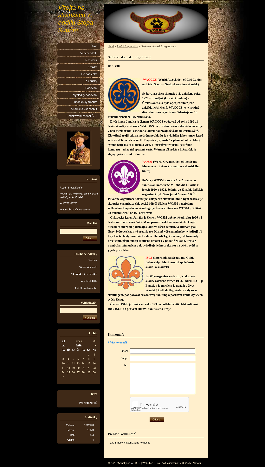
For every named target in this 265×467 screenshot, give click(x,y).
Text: (126, 365)
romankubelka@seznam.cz (75, 209)
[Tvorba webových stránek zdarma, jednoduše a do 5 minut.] (132, 463)
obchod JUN (89, 281)
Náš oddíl (91, 60)
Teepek (92, 260)
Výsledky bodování (85, 95)
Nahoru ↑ (198, 463)
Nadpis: (125, 358)
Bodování (91, 88)
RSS (137, 463)
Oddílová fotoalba (86, 288)
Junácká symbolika (127, 46)
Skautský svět (88, 267)
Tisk (157, 463)
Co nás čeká (89, 74)
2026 (78, 345)
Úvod (111, 46)
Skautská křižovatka (84, 274)
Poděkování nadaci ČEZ (82, 116)
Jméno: (125, 350)
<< (63, 341)
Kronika (92, 67)
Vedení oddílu (88, 53)
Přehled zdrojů (88, 402)
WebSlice (147, 463)
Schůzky (91, 81)
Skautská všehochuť (84, 109)
